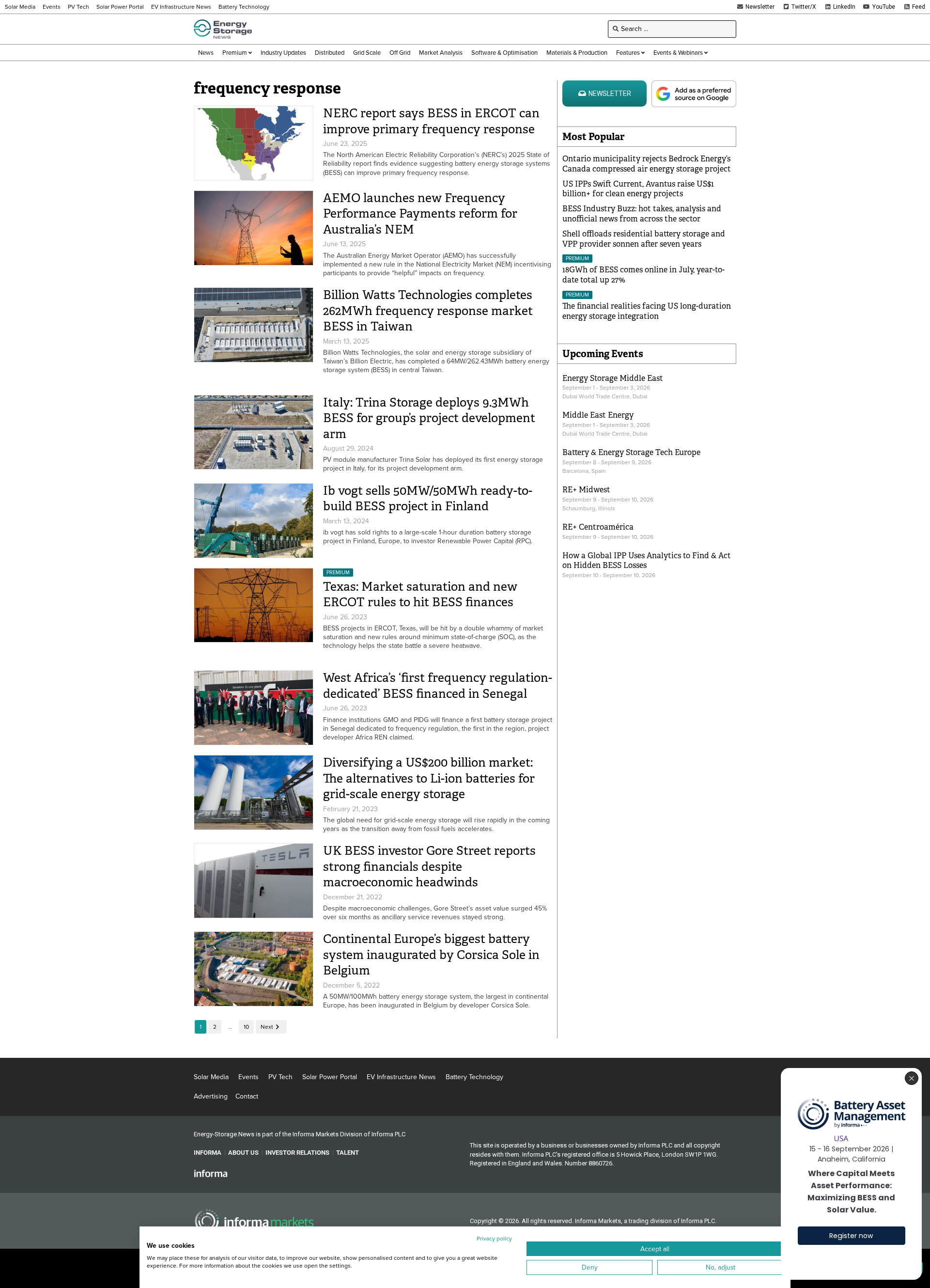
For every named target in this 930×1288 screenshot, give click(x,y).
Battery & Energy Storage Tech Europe (631, 452)
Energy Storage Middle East (612, 378)
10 (246, 1026)
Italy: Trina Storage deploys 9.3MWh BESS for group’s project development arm (429, 418)
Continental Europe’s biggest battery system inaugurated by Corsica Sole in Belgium (431, 954)
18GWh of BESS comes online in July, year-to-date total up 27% (643, 275)
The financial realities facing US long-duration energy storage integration (646, 311)
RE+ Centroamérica (598, 527)
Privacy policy (494, 1238)
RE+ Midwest (586, 490)
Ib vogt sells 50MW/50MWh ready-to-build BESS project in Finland (427, 498)
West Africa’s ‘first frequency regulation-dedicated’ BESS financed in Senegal (437, 685)
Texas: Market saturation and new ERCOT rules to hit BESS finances (420, 594)
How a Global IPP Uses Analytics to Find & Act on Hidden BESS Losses (646, 560)
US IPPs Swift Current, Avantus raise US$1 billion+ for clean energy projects (638, 189)
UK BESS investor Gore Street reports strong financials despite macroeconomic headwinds (429, 866)
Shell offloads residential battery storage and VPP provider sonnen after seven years (643, 239)
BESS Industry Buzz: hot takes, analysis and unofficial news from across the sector (641, 214)
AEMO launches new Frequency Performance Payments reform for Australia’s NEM (420, 213)
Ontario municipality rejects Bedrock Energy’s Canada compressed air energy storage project (646, 164)
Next (267, 1026)
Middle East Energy (598, 415)
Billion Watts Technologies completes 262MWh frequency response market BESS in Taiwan (428, 310)
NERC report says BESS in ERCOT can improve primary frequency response (431, 121)
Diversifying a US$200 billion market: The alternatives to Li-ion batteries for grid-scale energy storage (429, 778)
